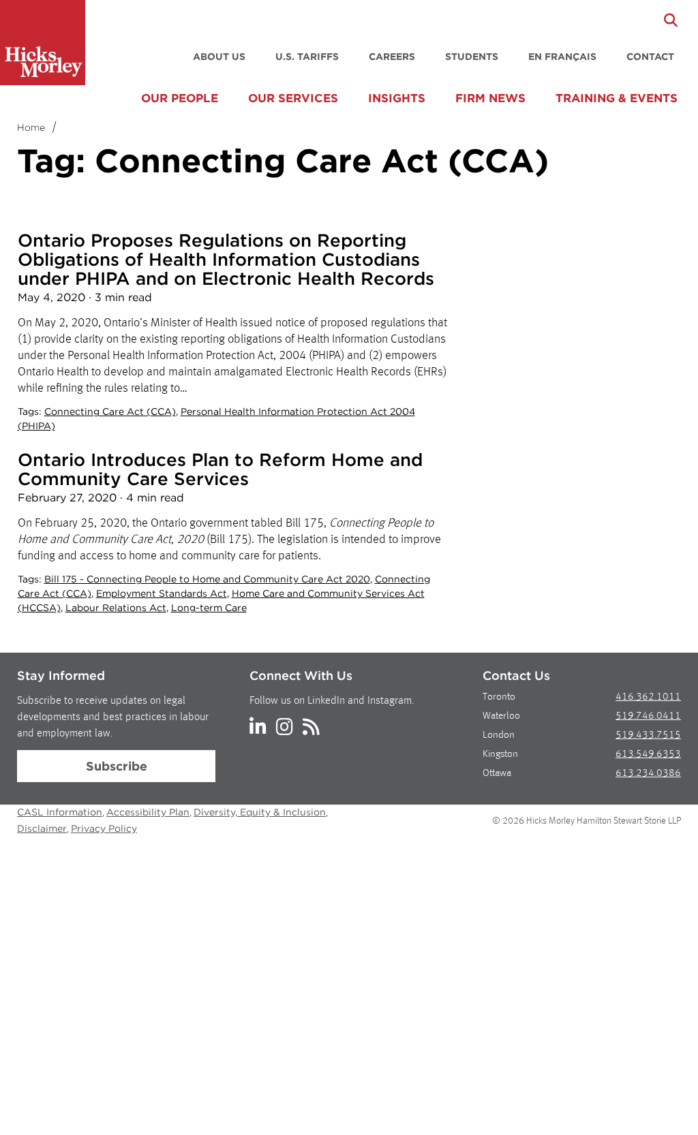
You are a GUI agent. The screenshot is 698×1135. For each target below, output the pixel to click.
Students (471, 56)
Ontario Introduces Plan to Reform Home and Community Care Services (220, 469)
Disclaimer (42, 828)
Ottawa (497, 773)
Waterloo (501, 716)
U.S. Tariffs (307, 56)
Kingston (500, 754)
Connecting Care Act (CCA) (110, 411)
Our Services (293, 98)
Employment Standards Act (161, 593)
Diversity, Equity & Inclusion (260, 812)
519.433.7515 (648, 735)
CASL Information (59, 812)
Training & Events (617, 98)
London (499, 735)
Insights (396, 98)
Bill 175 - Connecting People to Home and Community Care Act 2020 (207, 579)
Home (31, 127)
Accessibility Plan (147, 812)
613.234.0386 (648, 773)
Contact (650, 56)
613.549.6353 (648, 754)
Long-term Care (209, 607)
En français (562, 56)
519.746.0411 (648, 716)
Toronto (499, 697)
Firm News (490, 98)
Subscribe (116, 766)
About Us (219, 56)
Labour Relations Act (115, 607)
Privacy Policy (104, 828)
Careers (392, 56)
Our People (179, 98)
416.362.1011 (648, 697)
